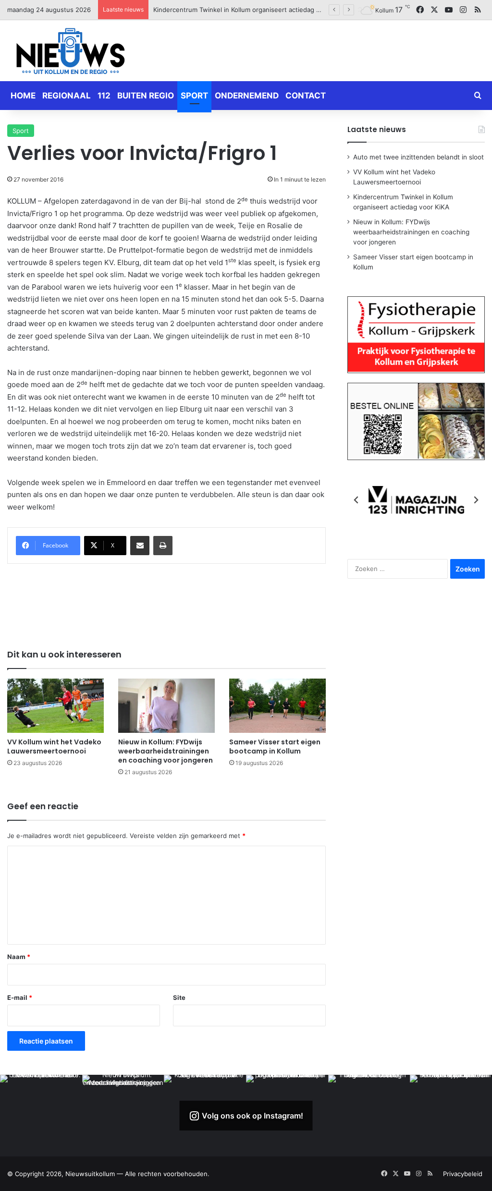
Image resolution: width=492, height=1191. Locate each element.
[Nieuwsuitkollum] (70, 53)
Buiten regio (145, 95)
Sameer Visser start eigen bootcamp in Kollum (274, 746)
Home (23, 95)
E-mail (19, 997)
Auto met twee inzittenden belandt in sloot (418, 157)
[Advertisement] (328, 49)
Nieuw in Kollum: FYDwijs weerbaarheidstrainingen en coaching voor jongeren (270, 9)
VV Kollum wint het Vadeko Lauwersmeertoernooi (54, 746)
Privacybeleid (462, 1174)
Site (179, 997)
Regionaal (66, 95)
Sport (194, 95)
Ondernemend (247, 95)
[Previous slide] (356, 500)
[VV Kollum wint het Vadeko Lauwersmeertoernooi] (55, 706)
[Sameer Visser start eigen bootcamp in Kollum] (277, 706)
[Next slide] (476, 500)
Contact (305, 95)
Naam (18, 956)
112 (104, 95)
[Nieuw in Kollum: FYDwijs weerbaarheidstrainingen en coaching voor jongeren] (166, 706)
